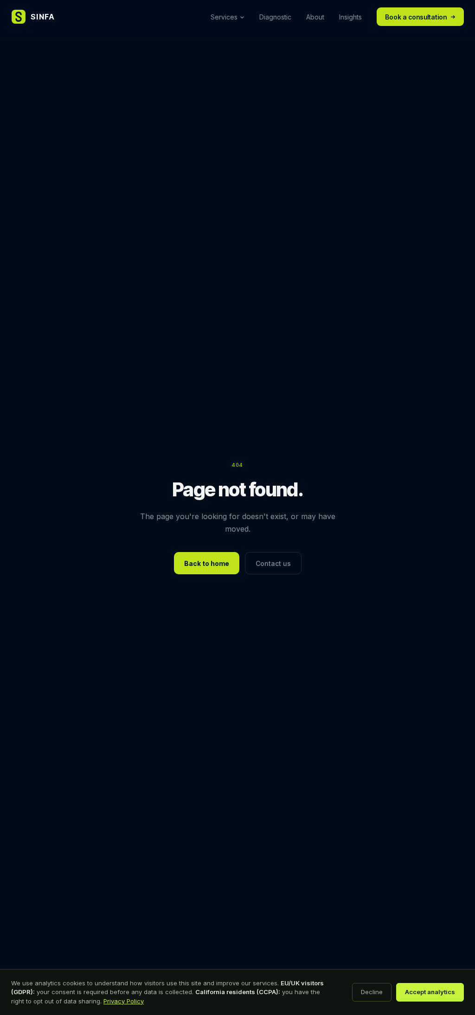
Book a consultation (416, 17)
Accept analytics (430, 992)
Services (224, 17)
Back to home (206, 563)
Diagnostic (275, 17)
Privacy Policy (123, 1001)
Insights (350, 17)
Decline (372, 992)
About (315, 17)
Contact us (273, 563)
